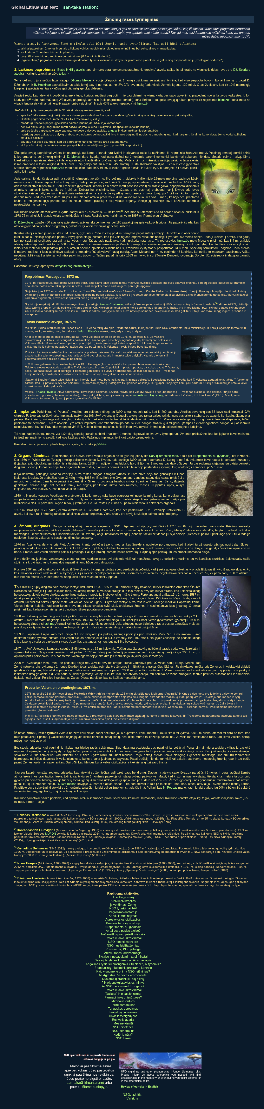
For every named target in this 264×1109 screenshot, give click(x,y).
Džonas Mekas (81, 80)
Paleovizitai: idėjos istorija (123, 923)
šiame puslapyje (94, 1087)
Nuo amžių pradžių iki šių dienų (123, 979)
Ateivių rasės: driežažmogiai (123, 953)
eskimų (49, 623)
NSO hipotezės (123, 1027)
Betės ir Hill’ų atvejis (71, 69)
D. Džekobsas (24, 222)
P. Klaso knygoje (45, 391)
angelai (112, 130)
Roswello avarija (123, 1019)
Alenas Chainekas (111, 304)
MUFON (50, 833)
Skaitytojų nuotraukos (123, 1012)
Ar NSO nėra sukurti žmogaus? (123, 986)
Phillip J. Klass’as (88, 331)
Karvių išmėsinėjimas (163, 455)
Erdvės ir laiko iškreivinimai (123, 938)
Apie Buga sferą (123, 897)
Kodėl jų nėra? (123, 1034)
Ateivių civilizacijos (123, 901)
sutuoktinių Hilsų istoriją (148, 395)
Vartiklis (132, 1098)
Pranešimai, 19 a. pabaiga (123, 949)
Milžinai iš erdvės (123, 1001)
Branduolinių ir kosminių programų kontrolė (123, 967)
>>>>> (102, 444)
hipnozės (224, 99)
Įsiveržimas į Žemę (123, 904)
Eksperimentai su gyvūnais (211, 455)
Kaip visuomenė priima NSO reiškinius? (123, 971)
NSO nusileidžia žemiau (123, 945)
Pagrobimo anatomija (123, 912)
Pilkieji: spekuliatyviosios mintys (123, 982)
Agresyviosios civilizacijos (123, 919)
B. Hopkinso (42, 84)
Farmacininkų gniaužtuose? (123, 997)
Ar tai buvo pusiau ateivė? (123, 930)
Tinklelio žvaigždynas (123, 1016)
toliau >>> (65, 73)
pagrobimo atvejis (73, 266)
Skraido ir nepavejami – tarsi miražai (123, 956)
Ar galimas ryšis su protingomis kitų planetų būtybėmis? (123, 964)
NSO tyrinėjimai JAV (123, 908)
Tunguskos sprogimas (123, 1008)
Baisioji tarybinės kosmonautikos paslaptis (123, 960)
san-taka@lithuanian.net (85, 1083)
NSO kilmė (123, 1038)
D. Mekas (74, 156)
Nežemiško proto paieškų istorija (123, 934)
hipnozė (142, 103)
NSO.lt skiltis (132, 1094)
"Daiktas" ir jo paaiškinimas (123, 993)
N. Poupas (170, 787)
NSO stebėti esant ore (123, 941)
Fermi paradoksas (123, 1005)
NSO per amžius (123, 1031)
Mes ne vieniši (123, 1023)
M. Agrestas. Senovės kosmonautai (123, 975)
